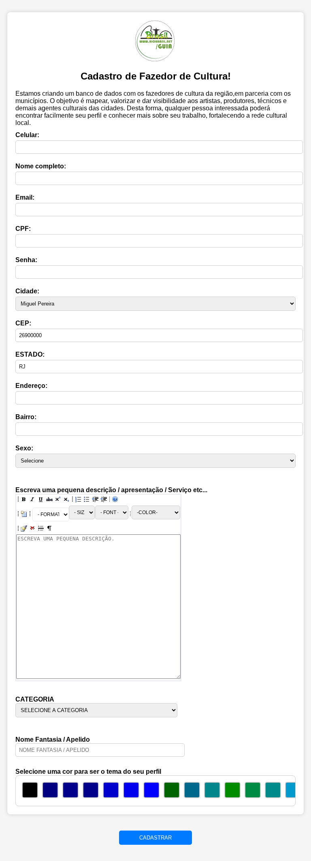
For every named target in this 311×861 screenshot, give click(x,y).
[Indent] (95, 500)
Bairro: (25, 416)
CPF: (23, 228)
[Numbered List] (78, 500)
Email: (24, 197)
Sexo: (24, 448)
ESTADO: (30, 354)
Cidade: (27, 291)
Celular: (27, 134)
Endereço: (31, 385)
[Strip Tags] (32, 529)
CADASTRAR (155, 838)
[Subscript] (66, 500)
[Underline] (41, 500)
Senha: (26, 259)
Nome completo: (40, 166)
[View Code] (24, 514)
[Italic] (32, 500)
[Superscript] (58, 500)
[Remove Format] (24, 529)
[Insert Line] (41, 529)
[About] (115, 500)
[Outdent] (104, 500)
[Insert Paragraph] (49, 529)
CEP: (23, 323)
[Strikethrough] (49, 500)
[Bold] (24, 500)
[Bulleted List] (87, 500)
